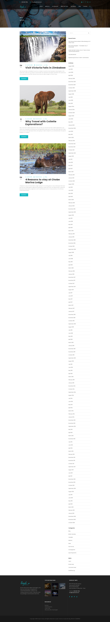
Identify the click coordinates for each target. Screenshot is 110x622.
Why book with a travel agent (51, 609)
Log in (69, 561)
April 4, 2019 (29, 177)
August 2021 (71, 156)
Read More (23, 78)
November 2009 (72, 519)
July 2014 (70, 398)
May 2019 (70, 224)
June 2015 (70, 367)
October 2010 (71, 485)
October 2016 (71, 320)
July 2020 (70, 187)
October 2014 (71, 389)
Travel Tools (47, 608)
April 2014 (70, 407)
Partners (46, 605)
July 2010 (70, 494)
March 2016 (70, 342)
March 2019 (70, 230)
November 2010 (71, 482)
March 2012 (70, 451)
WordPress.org (71, 570)
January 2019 (71, 237)
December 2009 (72, 516)
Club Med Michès (72, 54)
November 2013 (71, 423)
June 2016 (70, 333)
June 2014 (70, 401)
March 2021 (70, 171)
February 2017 (71, 308)
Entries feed (71, 564)
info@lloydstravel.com (37, 2)
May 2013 (70, 429)
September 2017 (72, 286)
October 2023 (71, 112)
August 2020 (71, 184)
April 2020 (70, 196)
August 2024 (71, 106)
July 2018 (70, 255)
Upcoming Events (72, 552)
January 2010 (71, 513)
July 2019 (70, 218)
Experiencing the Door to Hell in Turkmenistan (78, 57)
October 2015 (71, 355)
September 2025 (72, 91)
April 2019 (70, 227)
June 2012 (70, 445)
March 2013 (70, 435)
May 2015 (70, 370)
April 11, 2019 (29, 118)
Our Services (55, 6)
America (55, 586)
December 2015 (71, 348)
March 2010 (70, 507)
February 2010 (71, 510)
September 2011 (71, 466)
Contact (85, 6)
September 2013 (72, 426)
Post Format (71, 546)
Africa (47, 586)
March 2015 (70, 376)
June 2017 (70, 296)
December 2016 (71, 314)
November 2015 (71, 351)
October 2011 (71, 463)
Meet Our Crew (64, 6)
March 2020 (71, 199)
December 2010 (71, 479)
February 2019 (71, 233)
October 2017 (71, 283)
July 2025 (70, 97)
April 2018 (70, 264)
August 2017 (71, 289)
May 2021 (70, 165)
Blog (80, 6)
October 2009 (71, 522)
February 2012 (71, 454)
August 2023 (71, 115)
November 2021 (71, 146)
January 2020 (71, 205)
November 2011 (71, 460)
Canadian (70, 537)
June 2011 (70, 473)
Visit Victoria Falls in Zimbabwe (45, 67)
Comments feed (72, 567)
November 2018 (71, 243)
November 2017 (71, 280)
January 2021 (71, 178)
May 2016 (70, 336)
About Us (47, 6)
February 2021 (71, 174)
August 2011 (70, 469)
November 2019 (71, 209)
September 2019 (72, 212)
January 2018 (71, 274)
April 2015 (70, 373)
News (69, 543)
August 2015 (71, 361)
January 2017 (71, 311)
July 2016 (70, 330)
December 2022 (72, 128)
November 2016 (71, 317)
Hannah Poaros (39, 65)
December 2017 (71, 277)
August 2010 (71, 491)
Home (41, 6)
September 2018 (72, 249)
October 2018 (71, 246)
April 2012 (70, 448)
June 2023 (70, 119)
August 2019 (71, 215)
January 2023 (71, 125)
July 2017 (70, 292)
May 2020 (70, 193)
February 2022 (71, 140)
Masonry (70, 540)
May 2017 (70, 299)
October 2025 (71, 87)
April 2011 (70, 476)
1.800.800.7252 (24, 2)
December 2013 (71, 420)
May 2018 (70, 261)
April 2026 (70, 75)
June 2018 (70, 258)
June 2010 (70, 497)
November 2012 (71, 438)
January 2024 (71, 109)
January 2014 (71, 417)
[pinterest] (85, 2)
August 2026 (71, 66)
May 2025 (70, 103)
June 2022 (70, 131)
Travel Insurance (48, 606)
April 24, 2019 (29, 65)
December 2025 (72, 81)
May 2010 (70, 501)
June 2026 (70, 72)
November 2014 (71, 386)
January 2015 (71, 383)
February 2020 (71, 202)
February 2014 (71, 414)
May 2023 (70, 122)
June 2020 (70, 190)
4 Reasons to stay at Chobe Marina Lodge (42, 181)
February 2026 (71, 78)
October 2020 (71, 181)
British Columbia (72, 534)
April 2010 (70, 504)
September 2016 (72, 323)
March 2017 (70, 305)
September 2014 (72, 392)
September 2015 (72, 358)
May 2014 (70, 404)
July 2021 (70, 159)
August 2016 (71, 327)
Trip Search (73, 6)
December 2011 (71, 457)
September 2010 (72, 488)
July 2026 (70, 69)
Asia (48, 593)
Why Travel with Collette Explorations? (40, 123)
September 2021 (72, 153)
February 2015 (71, 379)
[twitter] (87, 2)
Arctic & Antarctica (62, 586)
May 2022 (70, 134)
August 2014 (71, 395)
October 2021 (71, 150)
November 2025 (71, 84)
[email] (81, 2)
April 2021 (70, 168)
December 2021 (71, 143)
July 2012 (70, 442)
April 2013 (70, 432)
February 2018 (71, 271)
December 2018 (71, 240)
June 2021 (70, 162)
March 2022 (71, 137)
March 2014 (71, 410)
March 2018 (70, 268)
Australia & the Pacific (55, 593)
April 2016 (70, 339)
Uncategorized (71, 549)
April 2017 (70, 302)
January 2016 (71, 345)
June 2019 (70, 221)
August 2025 (71, 94)
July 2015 (70, 364)
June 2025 (70, 100)
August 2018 (71, 252)
